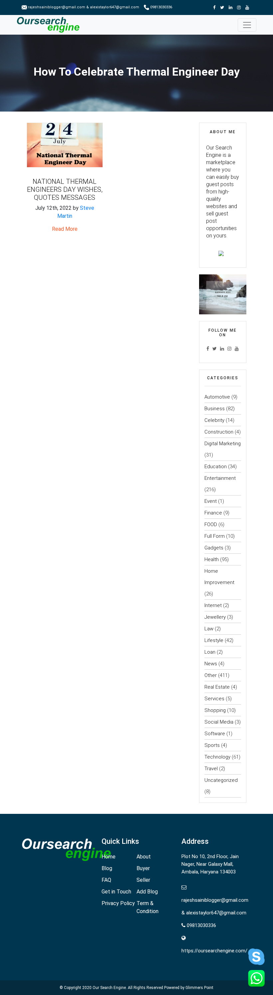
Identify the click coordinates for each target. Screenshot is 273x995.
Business (214, 409)
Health (211, 559)
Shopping (215, 710)
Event (210, 501)
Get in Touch (116, 891)
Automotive (217, 397)
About (143, 856)
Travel (211, 769)
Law (208, 629)
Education (215, 467)
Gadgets (213, 548)
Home (109, 856)
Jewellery (215, 617)
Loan (209, 652)
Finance (213, 513)
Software (214, 734)
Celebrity (214, 420)
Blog (107, 868)
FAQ (106, 880)
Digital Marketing (222, 444)
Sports (212, 745)
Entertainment (220, 478)
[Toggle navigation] (247, 25)
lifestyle (213, 640)
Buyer (143, 868)
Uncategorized (221, 780)
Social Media (218, 722)
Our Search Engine (109, 987)
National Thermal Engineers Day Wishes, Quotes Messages (65, 189)
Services (214, 699)
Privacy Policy (118, 903)
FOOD (210, 524)
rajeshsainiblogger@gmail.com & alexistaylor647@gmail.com (83, 7)
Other (210, 675)
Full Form (214, 536)
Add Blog (147, 891)
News (210, 664)
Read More (65, 229)
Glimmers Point (199, 987)
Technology (217, 757)
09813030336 (160, 7)
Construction (218, 432)
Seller (143, 880)
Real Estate (217, 687)
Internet (213, 605)
